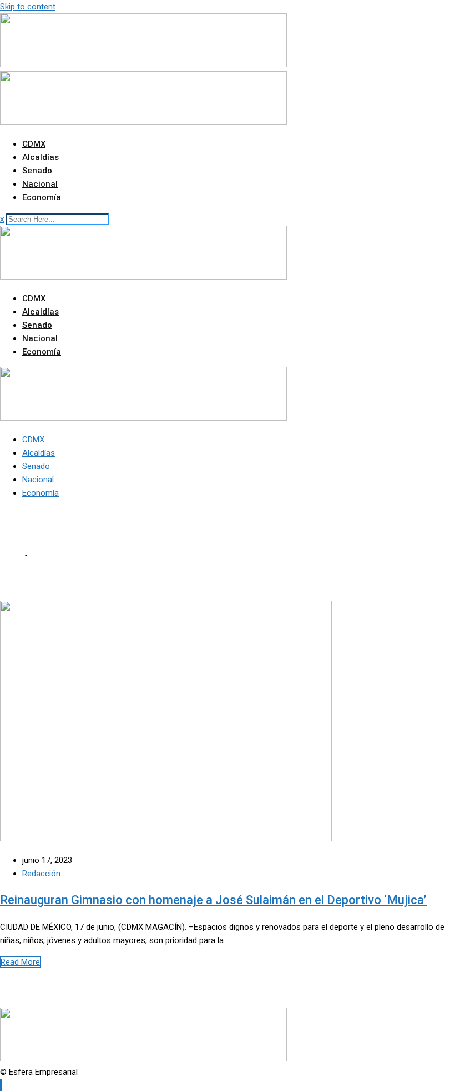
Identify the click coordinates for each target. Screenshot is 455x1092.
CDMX (34, 144)
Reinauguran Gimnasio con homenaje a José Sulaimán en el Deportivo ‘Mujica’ (213, 900)
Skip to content (27, 7)
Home (11, 555)
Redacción (41, 874)
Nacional (40, 184)
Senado (37, 171)
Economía (41, 197)
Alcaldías (40, 157)
